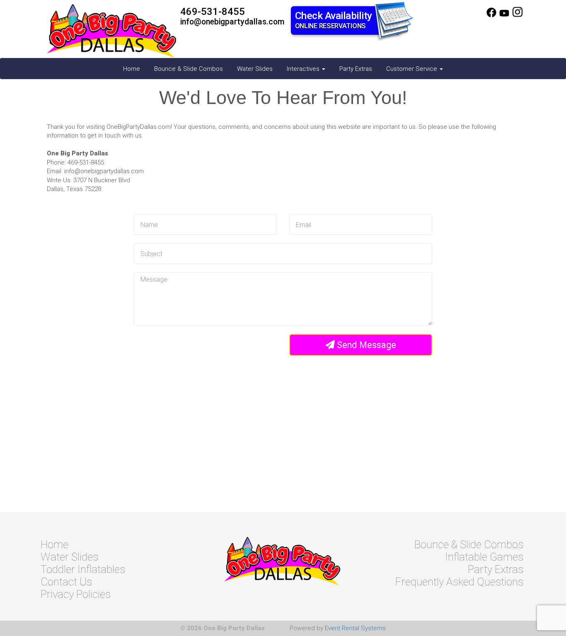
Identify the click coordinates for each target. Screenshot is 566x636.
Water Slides (255, 69)
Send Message (365, 345)
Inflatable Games (484, 557)
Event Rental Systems (355, 628)
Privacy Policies (76, 594)
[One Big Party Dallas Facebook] (491, 15)
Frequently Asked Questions (459, 582)
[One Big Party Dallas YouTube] (504, 15)
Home (131, 69)
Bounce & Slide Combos (188, 69)
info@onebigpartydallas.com (232, 22)
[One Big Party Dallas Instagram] (517, 15)
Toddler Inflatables (83, 569)
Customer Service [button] (412, 69)
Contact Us (66, 582)
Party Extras (355, 69)
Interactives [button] (304, 69)
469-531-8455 (212, 11)
